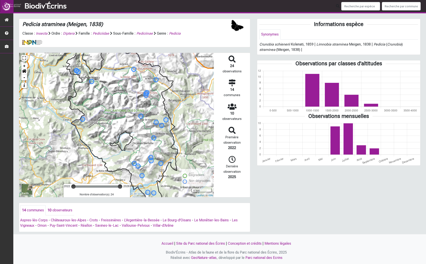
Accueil (167, 243)
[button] (24, 72)
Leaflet (200, 195)
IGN (210, 195)
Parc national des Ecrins (263, 258)
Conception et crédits (245, 243)
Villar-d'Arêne (163, 225)
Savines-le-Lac (107, 225)
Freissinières (111, 220)
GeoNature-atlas (204, 258)
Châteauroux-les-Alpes (68, 220)
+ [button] (24, 66)
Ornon (42, 225)
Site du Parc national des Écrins (200, 243)
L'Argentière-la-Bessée (142, 220)
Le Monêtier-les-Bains (211, 220)
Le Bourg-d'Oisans (177, 220)
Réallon (86, 225)
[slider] (73, 186)
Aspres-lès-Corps (34, 220)
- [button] (24, 77)
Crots (93, 220)
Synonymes (270, 34)
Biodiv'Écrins (46, 6)
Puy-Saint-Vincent (63, 225)
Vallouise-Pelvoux (136, 225)
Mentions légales (277, 243)
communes (33, 210)
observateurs (59, 210)
